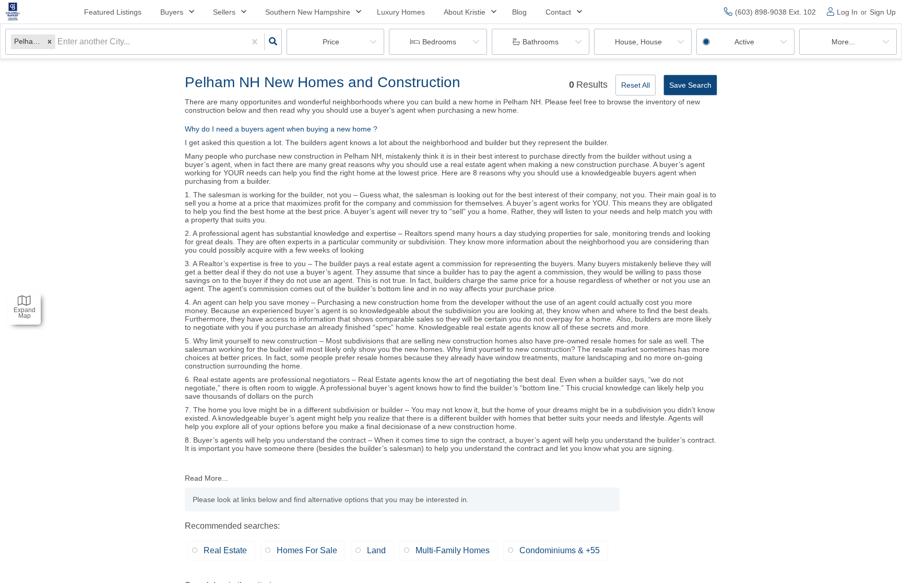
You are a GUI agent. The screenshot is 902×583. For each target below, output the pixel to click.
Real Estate (225, 550)
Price (331, 42)
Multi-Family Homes (453, 550)
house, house (638, 42)
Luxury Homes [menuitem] (401, 12)
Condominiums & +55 (559, 550)
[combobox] (58, 42)
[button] (49, 41)
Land (376, 550)
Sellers (224, 12)
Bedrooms (439, 42)
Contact (558, 12)
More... (843, 42)
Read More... (206, 478)
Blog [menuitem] (519, 12)
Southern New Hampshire (307, 12)
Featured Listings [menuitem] (112, 12)
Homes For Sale (307, 550)
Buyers (171, 12)
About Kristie (464, 12)
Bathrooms (541, 42)
